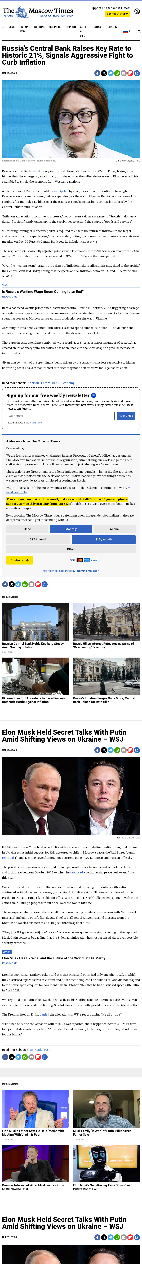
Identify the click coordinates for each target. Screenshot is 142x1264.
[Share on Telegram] (111, 73)
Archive (113, 27)
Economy (67, 383)
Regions (39, 27)
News (11, 27)
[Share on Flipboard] (130, 73)
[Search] (139, 31)
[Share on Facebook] (97, 73)
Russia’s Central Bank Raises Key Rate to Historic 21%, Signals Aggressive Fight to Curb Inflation (67, 55)
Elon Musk (34, 1049)
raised (36, 171)
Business (55, 27)
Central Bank (50, 383)
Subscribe (126, 415)
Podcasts (97, 27)
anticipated (61, 191)
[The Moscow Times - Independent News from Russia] (37, 12)
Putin (47, 1049)
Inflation (33, 383)
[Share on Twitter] (104, 73)
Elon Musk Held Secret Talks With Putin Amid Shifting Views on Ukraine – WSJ (64, 735)
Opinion (70, 27)
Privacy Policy (35, 422)
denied (44, 1014)
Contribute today (117, 14)
